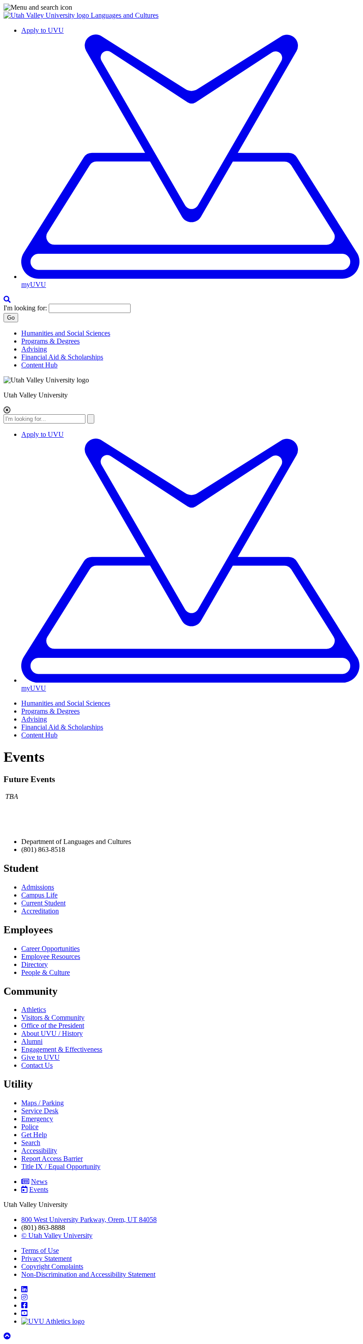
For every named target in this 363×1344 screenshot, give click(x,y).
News (39, 1181)
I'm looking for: (25, 308)
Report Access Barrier (52, 1158)
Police (30, 1126)
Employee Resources (50, 956)
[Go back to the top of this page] (8, 1336)
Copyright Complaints (52, 1266)
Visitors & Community (53, 1017)
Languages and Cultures (124, 15)
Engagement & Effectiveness (61, 1049)
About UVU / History (52, 1033)
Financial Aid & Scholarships (62, 357)
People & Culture (45, 972)
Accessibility (39, 1150)
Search (30, 1142)
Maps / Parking (42, 1103)
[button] (181, 7)
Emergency (37, 1119)
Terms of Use (40, 1250)
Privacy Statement (46, 1258)
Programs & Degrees (50, 341)
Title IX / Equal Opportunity (60, 1166)
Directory (34, 964)
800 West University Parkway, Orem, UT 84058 (89, 1219)
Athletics (33, 1009)
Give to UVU (40, 1057)
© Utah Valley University (57, 1235)
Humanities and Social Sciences (65, 333)
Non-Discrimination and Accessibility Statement (88, 1274)
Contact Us (37, 1065)
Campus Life (39, 895)
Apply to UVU (42, 30)
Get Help (34, 1134)
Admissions (37, 887)
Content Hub (39, 365)
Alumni (31, 1041)
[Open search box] (7, 299)
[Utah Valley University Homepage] (47, 15)
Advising (34, 349)
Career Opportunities (50, 948)
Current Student (43, 903)
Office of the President (52, 1025)
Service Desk (39, 1111)
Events (38, 1189)
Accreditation (40, 911)
